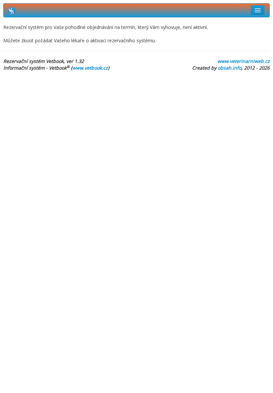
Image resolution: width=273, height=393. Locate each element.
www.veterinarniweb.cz (243, 61)
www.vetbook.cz (90, 68)
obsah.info (229, 68)
